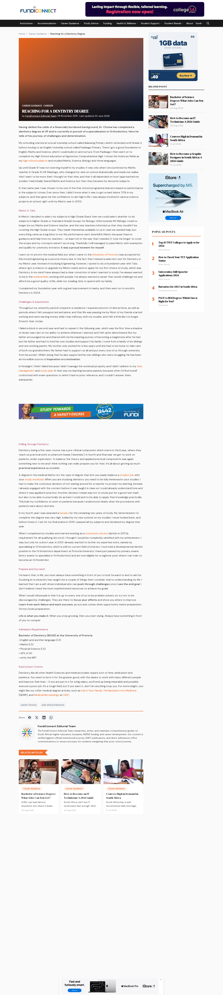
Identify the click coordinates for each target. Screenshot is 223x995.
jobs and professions (53, 704)
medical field (40, 276)
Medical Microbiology (46, 695)
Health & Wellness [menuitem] (126, 23)
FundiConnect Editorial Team (40, 115)
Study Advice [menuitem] (91, 23)
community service (96, 533)
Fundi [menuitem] (198, 23)
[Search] (208, 23)
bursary (64, 513)
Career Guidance (38, 33)
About (189, 23)
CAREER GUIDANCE (32, 105)
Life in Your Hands (91, 690)
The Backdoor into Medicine (119, 690)
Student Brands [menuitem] (172, 23)
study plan (46, 370)
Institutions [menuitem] (26, 23)
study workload (34, 479)
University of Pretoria (104, 254)
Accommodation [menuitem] (47, 23)
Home (22, 33)
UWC (66, 695)
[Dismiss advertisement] (161, 979)
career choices (29, 704)
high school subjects (35, 160)
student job (127, 475)
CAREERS (48, 105)
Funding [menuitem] (107, 23)
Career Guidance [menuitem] (70, 23)
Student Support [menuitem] (150, 23)
